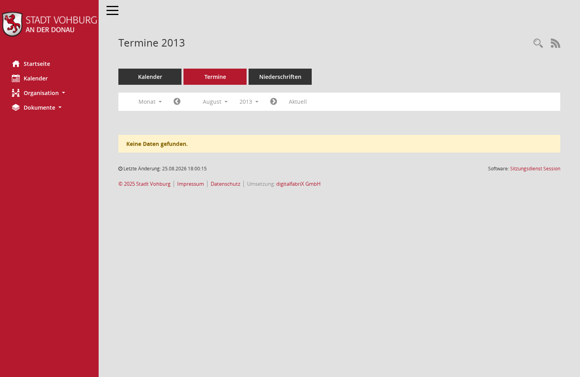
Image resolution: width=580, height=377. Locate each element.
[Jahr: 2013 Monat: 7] (177, 102)
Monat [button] (147, 101)
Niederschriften (280, 76)
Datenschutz (225, 184)
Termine (215, 76)
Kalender (36, 78)
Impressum (190, 184)
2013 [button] (246, 101)
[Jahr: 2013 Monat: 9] (273, 102)
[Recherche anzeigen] (538, 43)
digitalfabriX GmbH (298, 184)
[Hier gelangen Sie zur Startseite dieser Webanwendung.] (49, 24)
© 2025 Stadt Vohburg (144, 184)
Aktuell (298, 101)
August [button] (213, 101)
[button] (49, 93)
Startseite (37, 63)
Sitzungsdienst (535, 168)
